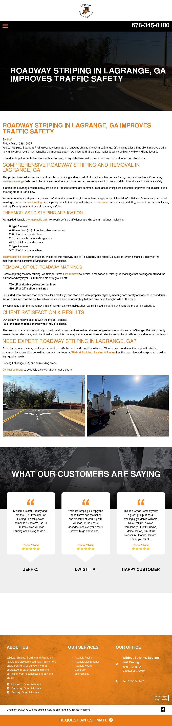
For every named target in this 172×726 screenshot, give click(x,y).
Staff (9, 139)
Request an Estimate (84, 721)
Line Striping (82, 674)
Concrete (80, 670)
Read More (31, 545)
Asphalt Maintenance (87, 662)
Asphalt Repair (83, 666)
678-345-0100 (150, 26)
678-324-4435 (136, 681)
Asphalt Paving (84, 658)
